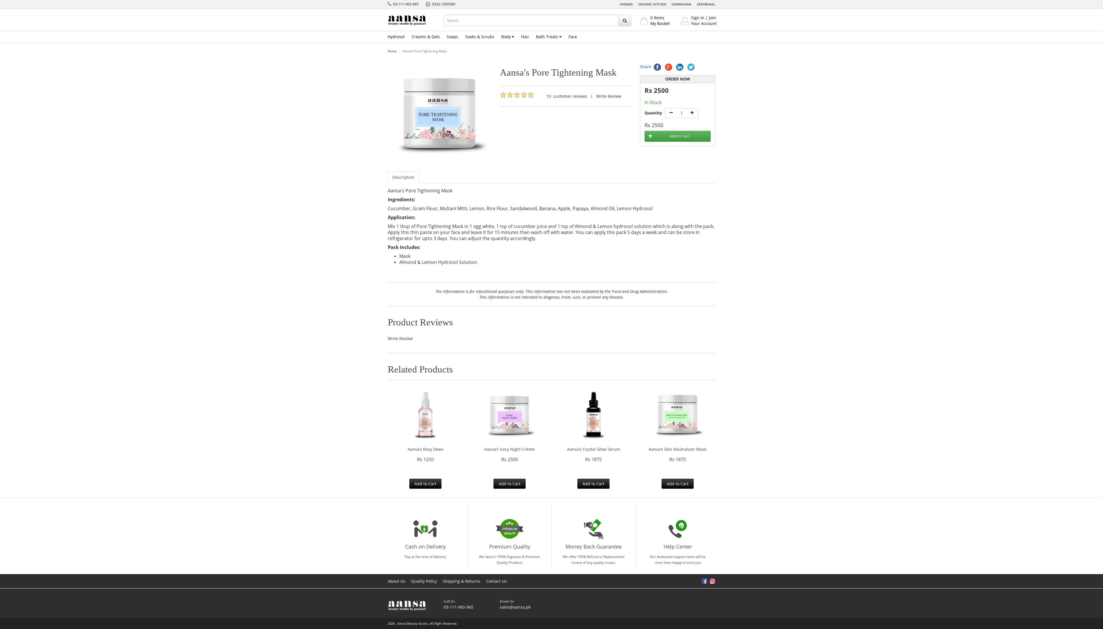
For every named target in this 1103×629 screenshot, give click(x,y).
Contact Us (496, 581)
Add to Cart (679, 136)
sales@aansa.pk (515, 607)
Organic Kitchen (652, 4)
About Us (396, 581)
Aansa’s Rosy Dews (425, 449)
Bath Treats (547, 36)
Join (712, 17)
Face (572, 36)
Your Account (704, 23)
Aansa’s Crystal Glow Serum (593, 449)
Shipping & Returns (461, 581)
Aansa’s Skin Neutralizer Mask (677, 449)
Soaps (452, 36)
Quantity (653, 113)
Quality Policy (424, 581)
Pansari (626, 4)
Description (403, 177)
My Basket (660, 23)
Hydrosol (396, 36)
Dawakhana (681, 4)
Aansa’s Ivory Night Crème (509, 449)
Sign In (697, 17)
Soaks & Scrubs (479, 36)
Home (392, 51)
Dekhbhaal (706, 4)
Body (506, 36)
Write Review (608, 96)
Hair (525, 36)
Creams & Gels (426, 36)
